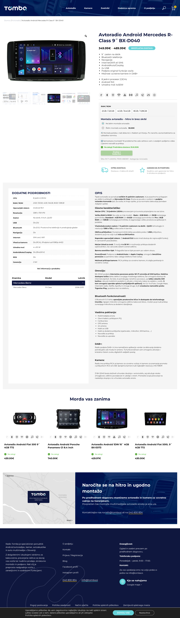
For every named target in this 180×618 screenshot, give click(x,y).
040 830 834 (136, 512)
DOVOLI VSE (123, 613)
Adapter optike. (101, 204)
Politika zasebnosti (61, 605)
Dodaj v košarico (116, 153)
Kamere (88, 8)
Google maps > (134, 584)
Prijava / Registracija (73, 555)
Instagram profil (70, 572)
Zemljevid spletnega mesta (136, 605)
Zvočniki (105, 8)
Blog (65, 561)
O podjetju (149, 8)
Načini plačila (81, 605)
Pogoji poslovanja (39, 605)
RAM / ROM (106, 106)
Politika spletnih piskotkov (38, 615)
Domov (7, 20)
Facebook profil (70, 567)
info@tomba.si (113, 512)
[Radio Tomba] (17, 8)
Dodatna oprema (127, 8)
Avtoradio (71, 8)
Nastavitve (144, 613)
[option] (108, 111)
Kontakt (66, 549)
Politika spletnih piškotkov (106, 605)
